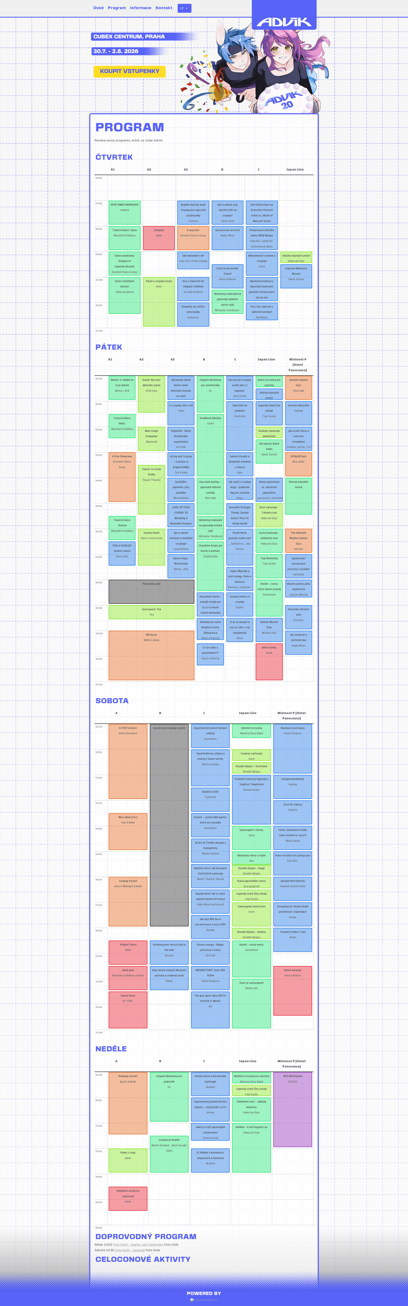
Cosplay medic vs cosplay (240, 599)
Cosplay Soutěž (128, 881)
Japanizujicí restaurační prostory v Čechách (299, 564)
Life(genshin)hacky (293, 779)
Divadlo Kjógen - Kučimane (251, 766)
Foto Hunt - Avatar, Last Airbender (138, 1244)
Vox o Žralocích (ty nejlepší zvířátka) (193, 284)
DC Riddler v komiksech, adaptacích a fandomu (210, 1155)
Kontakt (164, 8)
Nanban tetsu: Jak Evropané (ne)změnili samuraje (210, 871)
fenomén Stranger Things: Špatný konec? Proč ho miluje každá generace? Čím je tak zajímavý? (240, 521)
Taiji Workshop (269, 558)
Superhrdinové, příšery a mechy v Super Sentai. (210, 756)
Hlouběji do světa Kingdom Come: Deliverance (210, 627)
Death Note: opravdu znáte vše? (239, 535)
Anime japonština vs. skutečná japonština (269, 487)
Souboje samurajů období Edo (269, 433)
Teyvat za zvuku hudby (151, 472)
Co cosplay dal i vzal (181, 405)
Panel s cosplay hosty (159, 281)
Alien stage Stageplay (151, 433)
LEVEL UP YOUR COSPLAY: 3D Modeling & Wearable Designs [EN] (181, 518)
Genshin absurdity (298, 405)
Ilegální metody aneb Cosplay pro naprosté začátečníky (193, 210)
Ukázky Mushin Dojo (269, 625)
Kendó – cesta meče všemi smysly (269, 586)
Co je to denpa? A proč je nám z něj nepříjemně (240, 627)
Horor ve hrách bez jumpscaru (292, 855)
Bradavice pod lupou (293, 728)
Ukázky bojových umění (296, 255)
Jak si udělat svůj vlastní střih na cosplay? (227, 210)
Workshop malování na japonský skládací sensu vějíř (227, 299)
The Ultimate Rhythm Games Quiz (299, 538)
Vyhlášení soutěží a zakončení (127, 1193)
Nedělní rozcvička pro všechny (251, 1076)
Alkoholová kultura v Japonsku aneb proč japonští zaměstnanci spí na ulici (262, 289)
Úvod (99, 8)
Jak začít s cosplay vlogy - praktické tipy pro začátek (240, 487)
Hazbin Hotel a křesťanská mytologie (210, 1079)
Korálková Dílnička (210, 418)
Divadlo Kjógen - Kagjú (251, 868)
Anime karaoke (292, 970)
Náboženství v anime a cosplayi (261, 258)
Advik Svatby (269, 647)
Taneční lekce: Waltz (122, 421)
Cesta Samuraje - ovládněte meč (269, 535)
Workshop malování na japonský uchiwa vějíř (210, 526)
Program (117, 8)
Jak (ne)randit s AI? (193, 255)
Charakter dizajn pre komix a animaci (210, 548)
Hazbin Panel (151, 532)
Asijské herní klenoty (293, 881)
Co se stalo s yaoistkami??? (210, 650)
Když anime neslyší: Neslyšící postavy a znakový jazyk (169, 973)
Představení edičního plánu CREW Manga (261, 233)
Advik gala (128, 970)
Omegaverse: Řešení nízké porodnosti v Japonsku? (292, 909)
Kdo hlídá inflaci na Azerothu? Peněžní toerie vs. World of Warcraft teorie (262, 213)
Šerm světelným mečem (124, 284)
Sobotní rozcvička (251, 728)
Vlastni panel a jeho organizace (298, 586)
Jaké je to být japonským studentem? (210, 1130)
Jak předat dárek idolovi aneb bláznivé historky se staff (181, 388)
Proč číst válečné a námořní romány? (262, 309)
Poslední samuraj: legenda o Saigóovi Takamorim (251, 782)
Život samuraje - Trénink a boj (269, 510)
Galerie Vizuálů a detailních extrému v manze (240, 462)
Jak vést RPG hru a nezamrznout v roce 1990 (210, 922)
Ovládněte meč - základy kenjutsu (251, 1104)
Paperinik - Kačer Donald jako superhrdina (181, 436)
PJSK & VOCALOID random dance (122, 548)
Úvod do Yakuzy (292, 804)
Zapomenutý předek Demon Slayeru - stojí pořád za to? (210, 1104)
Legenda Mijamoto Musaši (296, 271)
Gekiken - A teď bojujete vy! (251, 1127)
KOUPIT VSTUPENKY (129, 71)
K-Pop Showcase (122, 456)
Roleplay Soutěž (128, 1076)
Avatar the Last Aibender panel (151, 382)
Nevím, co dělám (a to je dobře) (122, 382)
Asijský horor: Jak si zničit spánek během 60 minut (210, 896)
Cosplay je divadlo (169, 1139)
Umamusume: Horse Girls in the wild (169, 947)
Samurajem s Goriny (251, 830)
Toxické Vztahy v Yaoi (293, 932)
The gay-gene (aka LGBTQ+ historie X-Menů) (210, 998)
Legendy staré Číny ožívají (269, 408)
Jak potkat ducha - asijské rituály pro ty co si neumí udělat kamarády (210, 605)
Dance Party (128, 995)
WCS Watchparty (292, 1076)
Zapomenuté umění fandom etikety (210, 731)
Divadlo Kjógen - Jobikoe (251, 932)
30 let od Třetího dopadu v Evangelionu (210, 845)
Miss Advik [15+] (127, 817)
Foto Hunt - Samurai (130, 1250)
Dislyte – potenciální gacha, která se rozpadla (210, 820)
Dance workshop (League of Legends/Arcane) (125, 261)
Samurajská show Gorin (251, 906)
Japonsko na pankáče (239, 408)
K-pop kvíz (193, 230)
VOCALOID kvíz (298, 456)
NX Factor (151, 634)
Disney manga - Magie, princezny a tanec (210, 947)
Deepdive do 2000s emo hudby (193, 309)
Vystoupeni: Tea (151, 609)
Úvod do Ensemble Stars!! (227, 271)
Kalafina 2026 (210, 791)
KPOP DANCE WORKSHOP (125, 204)
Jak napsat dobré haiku (269, 446)
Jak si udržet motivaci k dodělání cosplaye (181, 538)
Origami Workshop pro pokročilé (169, 1079)
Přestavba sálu (151, 583)
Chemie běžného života (298, 484)
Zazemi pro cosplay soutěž (169, 728)
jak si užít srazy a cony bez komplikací (298, 436)
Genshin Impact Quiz (298, 382)
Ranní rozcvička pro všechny (269, 382)
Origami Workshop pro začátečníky (210, 382)
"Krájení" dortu (128, 944)
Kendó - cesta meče (251, 944)
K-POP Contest (128, 728)
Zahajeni (159, 230)
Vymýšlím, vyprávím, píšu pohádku (181, 487)
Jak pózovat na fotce (227, 230)
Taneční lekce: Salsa (124, 230)
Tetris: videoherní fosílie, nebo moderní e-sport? (292, 832)
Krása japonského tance (251, 881)
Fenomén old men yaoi (298, 612)
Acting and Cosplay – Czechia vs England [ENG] (181, 462)
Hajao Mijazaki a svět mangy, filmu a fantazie (240, 577)
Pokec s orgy (127, 1152)
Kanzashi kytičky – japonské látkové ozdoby (210, 487)
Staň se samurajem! (251, 983)
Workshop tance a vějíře (251, 855)
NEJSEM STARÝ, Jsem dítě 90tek (210, 973)
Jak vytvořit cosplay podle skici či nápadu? (239, 385)
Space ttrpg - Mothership (181, 561)
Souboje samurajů (251, 753)
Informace (141, 8)
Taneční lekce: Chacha (122, 523)
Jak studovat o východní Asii (298, 637)
